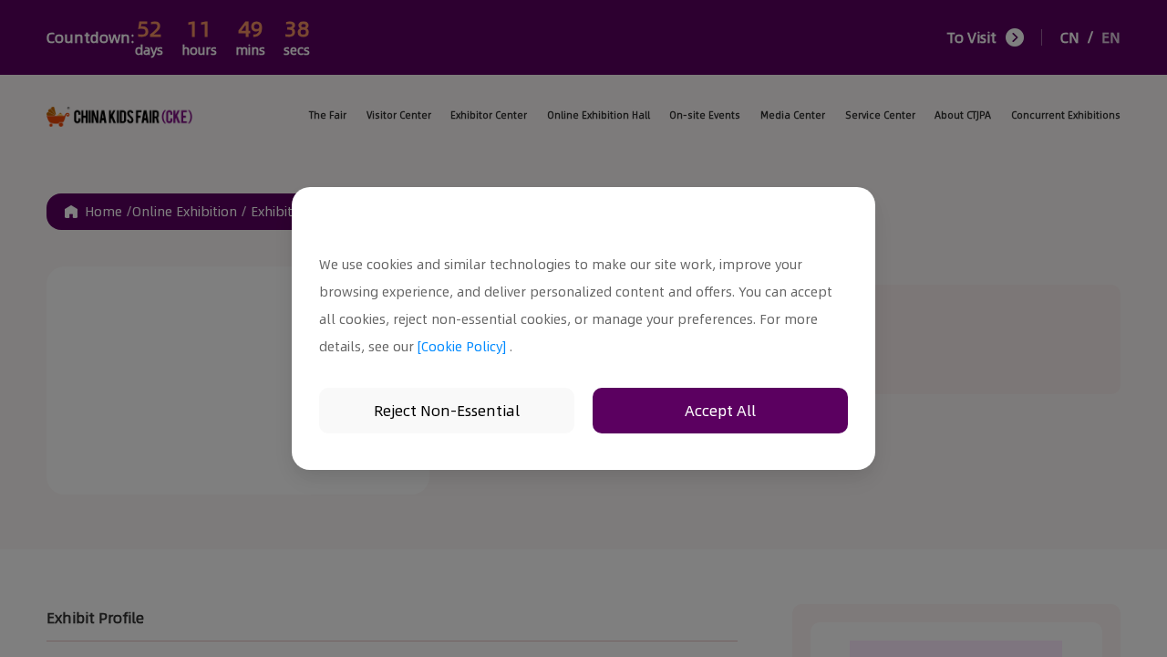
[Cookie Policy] (462, 347)
